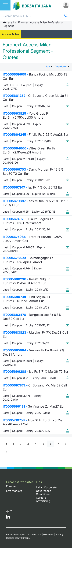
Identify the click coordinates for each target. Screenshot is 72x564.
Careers (41, 497)
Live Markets (14, 490)
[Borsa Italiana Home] (32, 5)
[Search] (65, 16)
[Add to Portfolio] (67, 85)
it (11, 511)
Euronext (11, 486)
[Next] (6, 452)
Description (61, 66)
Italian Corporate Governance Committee (46, 491)
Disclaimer (48, 534)
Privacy (59, 534)
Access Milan (10, 34)
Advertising (43, 501)
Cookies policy (13, 538)
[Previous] (6, 444)
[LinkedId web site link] (8, 517)
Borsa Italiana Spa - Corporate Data (23, 534)
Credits (26, 538)
